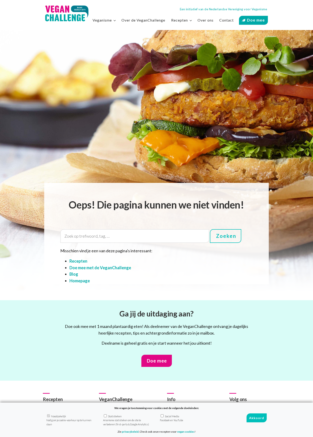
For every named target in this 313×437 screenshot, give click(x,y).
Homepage (79, 280)
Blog (73, 274)
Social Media (171, 418)
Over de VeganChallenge (143, 20)
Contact (226, 20)
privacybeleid (130, 431)
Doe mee (256, 20)
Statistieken (126, 420)
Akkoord (256, 418)
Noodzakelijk (68, 420)
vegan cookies (186, 431)
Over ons (206, 20)
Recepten (78, 261)
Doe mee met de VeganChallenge (100, 267)
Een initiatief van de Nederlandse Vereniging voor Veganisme (223, 9)
